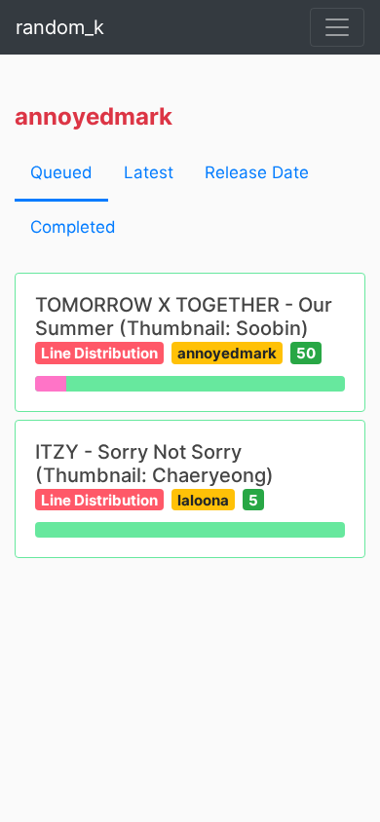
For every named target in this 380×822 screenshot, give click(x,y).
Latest (148, 172)
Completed (73, 227)
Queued (61, 172)
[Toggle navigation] (337, 27)
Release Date (257, 172)
